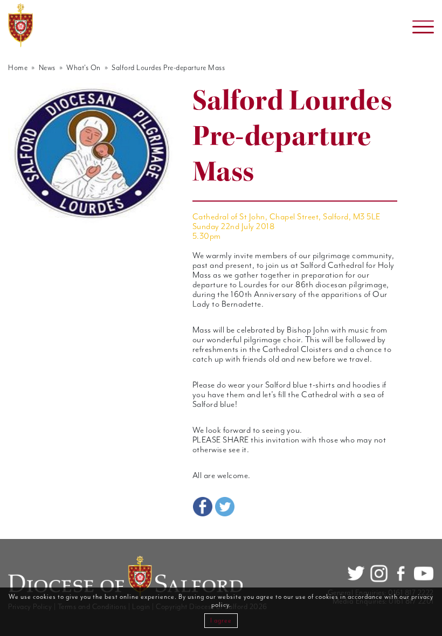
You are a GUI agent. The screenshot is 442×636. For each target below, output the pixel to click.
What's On (83, 68)
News (47, 68)
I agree (221, 621)
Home (17, 68)
